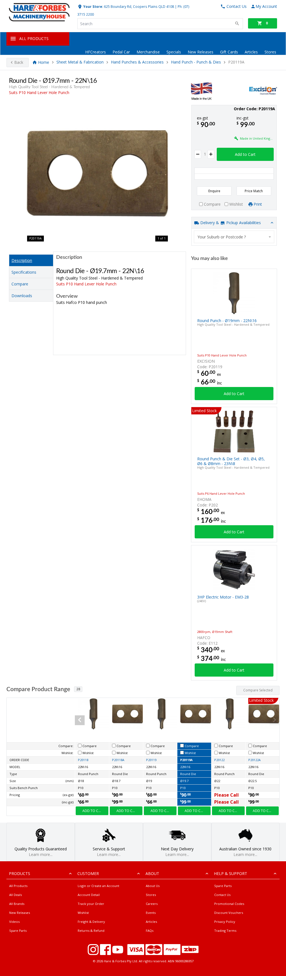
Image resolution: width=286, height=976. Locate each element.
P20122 (219, 760)
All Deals (15, 895)
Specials (173, 52)
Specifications (23, 272)
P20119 (151, 760)
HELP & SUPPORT (230, 873)
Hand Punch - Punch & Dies (196, 62)
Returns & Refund (91, 930)
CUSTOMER (88, 873)
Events (151, 913)
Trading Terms (225, 930)
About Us (152, 886)
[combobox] (234, 237)
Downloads (21, 295)
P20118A (118, 760)
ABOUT (152, 873)
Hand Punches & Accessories (137, 62)
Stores (270, 52)
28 (78, 689)
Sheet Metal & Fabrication (80, 62)
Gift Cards (229, 52)
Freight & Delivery (91, 921)
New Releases (200, 52)
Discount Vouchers (228, 913)
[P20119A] (97, 173)
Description (21, 260)
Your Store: (92, 6)
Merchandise (148, 52)
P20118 (83, 760)
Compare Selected (258, 690)
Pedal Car (121, 52)
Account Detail (89, 895)
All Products (18, 886)
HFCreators (95, 52)
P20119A (186, 760)
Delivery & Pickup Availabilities (230, 222)
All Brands (16, 904)
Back (18, 62)
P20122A (254, 760)
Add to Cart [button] (245, 154)
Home (43, 62)
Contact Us (222, 895)
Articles (251, 52)
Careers (152, 904)
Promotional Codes (229, 904)
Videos (14, 921)
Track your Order (91, 904)
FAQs (149, 930)
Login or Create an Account (98, 886)
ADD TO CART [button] (93, 810)
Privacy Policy (224, 921)
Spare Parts (18, 930)
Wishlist (83, 913)
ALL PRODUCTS (34, 38)
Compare (19, 284)
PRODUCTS (19, 873)
